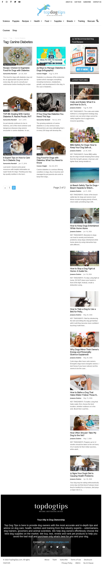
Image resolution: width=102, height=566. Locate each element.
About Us (69, 2)
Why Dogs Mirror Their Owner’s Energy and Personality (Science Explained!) (84, 352)
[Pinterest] (10, 2)
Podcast (6, 110)
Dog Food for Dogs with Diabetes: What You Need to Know (50, 160)
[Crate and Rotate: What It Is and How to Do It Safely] (84, 92)
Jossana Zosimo (75, 108)
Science (6, 21)
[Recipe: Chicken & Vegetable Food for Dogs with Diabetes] (17, 56)
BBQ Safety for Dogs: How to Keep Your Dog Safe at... (83, 146)
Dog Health (41, 64)
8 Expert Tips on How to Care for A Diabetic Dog (16, 159)
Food (47, 21)
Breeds (70, 21)
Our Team (78, 2)
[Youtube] (19, 2)
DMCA (77, 563)
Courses (6, 30)
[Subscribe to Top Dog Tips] (84, 59)
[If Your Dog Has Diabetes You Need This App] (51, 102)
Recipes (25, 21)
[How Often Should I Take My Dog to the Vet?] (84, 422)
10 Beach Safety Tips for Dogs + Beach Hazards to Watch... (84, 186)
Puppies (15, 21)
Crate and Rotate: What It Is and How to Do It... (82, 103)
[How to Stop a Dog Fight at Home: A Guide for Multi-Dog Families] (84, 258)
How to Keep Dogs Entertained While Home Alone (84, 227)
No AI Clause (88, 563)
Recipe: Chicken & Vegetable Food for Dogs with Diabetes (16, 69)
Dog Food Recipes (9, 64)
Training (81, 21)
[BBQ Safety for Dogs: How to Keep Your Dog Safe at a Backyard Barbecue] (84, 134)
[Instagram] (6, 2)
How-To (39, 154)
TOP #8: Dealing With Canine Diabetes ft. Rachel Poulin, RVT (17, 115)
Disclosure (88, 559)
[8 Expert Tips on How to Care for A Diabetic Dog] (17, 146)
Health (37, 21)
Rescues (91, 21)
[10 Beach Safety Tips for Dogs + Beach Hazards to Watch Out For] (84, 175)
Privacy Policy (67, 563)
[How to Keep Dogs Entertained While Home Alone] (84, 215)
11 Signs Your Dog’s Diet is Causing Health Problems (81, 474)
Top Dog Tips (11, 525)
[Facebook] (2, 2)
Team (54, 559)
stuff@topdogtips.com (57, 542)
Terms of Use (76, 559)
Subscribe (87, 2)
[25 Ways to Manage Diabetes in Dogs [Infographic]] (51, 56)
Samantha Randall (10, 74)
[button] (97, 21)
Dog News (40, 110)
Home (5, 38)
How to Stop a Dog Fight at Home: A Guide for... (82, 269)
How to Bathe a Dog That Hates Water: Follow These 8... (84, 393)
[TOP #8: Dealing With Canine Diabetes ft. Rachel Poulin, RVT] (17, 102)
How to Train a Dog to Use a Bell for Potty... (83, 310)
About (46, 559)
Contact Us (97, 2)
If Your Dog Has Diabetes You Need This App (50, 115)
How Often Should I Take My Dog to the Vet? (83, 434)
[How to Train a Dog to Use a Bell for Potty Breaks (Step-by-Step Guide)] (84, 299)
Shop (14, 30)
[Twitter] (15, 2)
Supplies (58, 21)
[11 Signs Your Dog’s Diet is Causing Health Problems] (84, 463)
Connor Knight (42, 74)
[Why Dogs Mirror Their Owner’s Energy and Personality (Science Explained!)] (84, 339)
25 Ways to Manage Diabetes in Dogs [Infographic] (51, 69)
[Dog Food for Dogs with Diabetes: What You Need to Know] (51, 146)
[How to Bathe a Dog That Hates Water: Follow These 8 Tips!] (84, 382)
